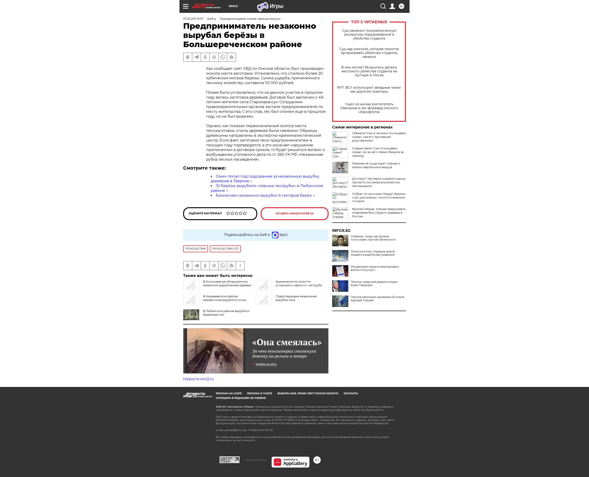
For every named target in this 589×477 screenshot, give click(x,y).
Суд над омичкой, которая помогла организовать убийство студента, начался (369, 53)
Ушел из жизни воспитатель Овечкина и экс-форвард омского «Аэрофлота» (369, 108)
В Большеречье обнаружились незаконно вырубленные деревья (227, 283)
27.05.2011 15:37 (193, 18)
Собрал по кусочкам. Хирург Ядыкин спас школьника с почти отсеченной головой (378, 197)
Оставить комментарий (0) (295, 213)
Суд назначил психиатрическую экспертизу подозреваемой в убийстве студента (369, 34)
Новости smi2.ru (198, 379)
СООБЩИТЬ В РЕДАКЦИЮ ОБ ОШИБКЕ (241, 398)
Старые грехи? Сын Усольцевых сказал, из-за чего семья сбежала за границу (378, 152)
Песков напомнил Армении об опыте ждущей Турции (377, 298)
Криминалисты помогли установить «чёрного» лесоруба (299, 283)
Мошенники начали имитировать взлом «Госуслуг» (375, 268)
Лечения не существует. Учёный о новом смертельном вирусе (376, 165)
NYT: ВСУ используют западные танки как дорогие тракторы (369, 90)
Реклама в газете (259, 393)
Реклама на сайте (229, 393)
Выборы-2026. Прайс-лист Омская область (307, 393)
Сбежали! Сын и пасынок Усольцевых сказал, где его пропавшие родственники (379, 136)
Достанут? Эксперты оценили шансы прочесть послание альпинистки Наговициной (378, 182)
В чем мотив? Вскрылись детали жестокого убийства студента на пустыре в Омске (369, 71)
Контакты (351, 393)
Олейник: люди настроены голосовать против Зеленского (373, 238)
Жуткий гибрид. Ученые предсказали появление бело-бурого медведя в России (379, 212)
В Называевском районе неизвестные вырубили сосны (224, 298)
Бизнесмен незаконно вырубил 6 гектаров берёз (264, 195)
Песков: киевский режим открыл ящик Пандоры (374, 283)
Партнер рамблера (255, 460)
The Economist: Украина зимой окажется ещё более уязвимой (373, 253)
